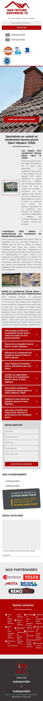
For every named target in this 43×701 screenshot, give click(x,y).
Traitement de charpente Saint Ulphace (38, 619)
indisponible (12, 481)
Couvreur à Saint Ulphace (38, 645)
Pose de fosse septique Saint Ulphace (10, 632)
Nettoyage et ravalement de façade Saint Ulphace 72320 (19, 635)
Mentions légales (21, 697)
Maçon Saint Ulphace (19, 622)
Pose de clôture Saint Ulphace (10, 619)
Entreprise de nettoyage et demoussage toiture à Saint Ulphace (29, 638)
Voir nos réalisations (21, 119)
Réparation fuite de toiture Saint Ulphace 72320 (38, 633)
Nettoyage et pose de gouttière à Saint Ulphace (29, 621)
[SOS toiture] (17, 8)
